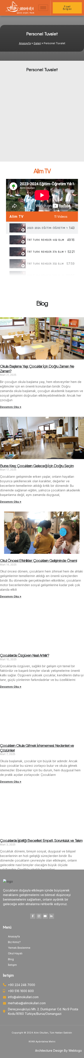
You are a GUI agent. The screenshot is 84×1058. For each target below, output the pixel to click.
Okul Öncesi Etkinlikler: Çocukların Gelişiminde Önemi (38, 560)
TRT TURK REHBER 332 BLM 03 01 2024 (46, 264)
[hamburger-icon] (43, 8)
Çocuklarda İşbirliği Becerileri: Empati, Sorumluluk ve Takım (41, 840)
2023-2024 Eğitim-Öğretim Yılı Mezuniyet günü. (47, 228)
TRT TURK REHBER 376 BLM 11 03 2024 (46, 252)
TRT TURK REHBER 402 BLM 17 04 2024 (46, 240)
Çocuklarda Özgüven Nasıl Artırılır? (24, 655)
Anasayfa (25, 43)
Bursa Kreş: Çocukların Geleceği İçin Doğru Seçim (37, 465)
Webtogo (75, 1050)
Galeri (37, 43)
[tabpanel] (42, 195)
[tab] (42, 228)
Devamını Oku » (10, 407)
